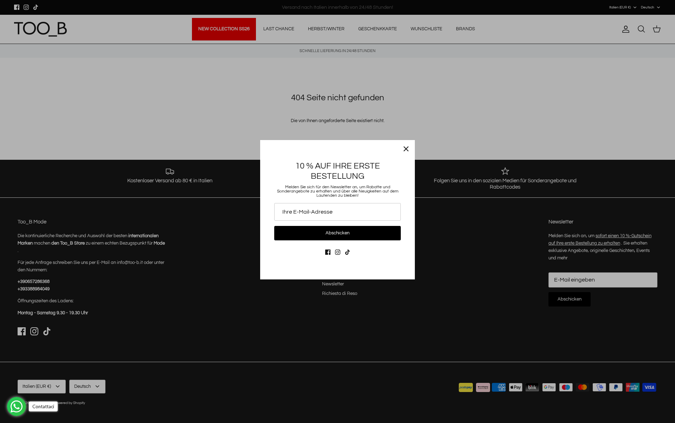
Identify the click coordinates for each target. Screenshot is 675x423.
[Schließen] (406, 149)
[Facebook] (327, 252)
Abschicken (337, 233)
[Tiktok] (347, 252)
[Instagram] (337, 252)
